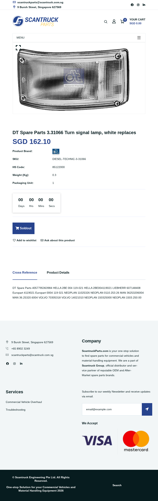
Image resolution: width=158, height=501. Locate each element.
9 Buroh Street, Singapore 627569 (39, 7)
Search (117, 485)
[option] (79, 78)
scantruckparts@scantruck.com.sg (40, 2)
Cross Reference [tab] (25, 272)
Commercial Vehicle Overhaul (24, 401)
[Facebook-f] (132, 4)
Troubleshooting (15, 409)
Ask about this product (59, 240)
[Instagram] (138, 4)
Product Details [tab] (58, 272)
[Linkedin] (143, 4)
